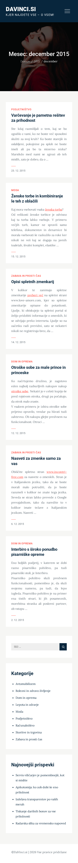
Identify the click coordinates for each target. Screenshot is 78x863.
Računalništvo (25, 725)
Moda (15, 190)
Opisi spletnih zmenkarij (32, 281)
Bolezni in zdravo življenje (33, 691)
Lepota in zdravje (27, 704)
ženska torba (53, 209)
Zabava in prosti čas (26, 275)
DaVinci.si (21, 9)
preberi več (35, 295)
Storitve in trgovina (29, 732)
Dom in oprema (21, 361)
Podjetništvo (21, 109)
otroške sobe (19, 391)
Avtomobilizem (26, 684)
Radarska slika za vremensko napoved (41, 823)
